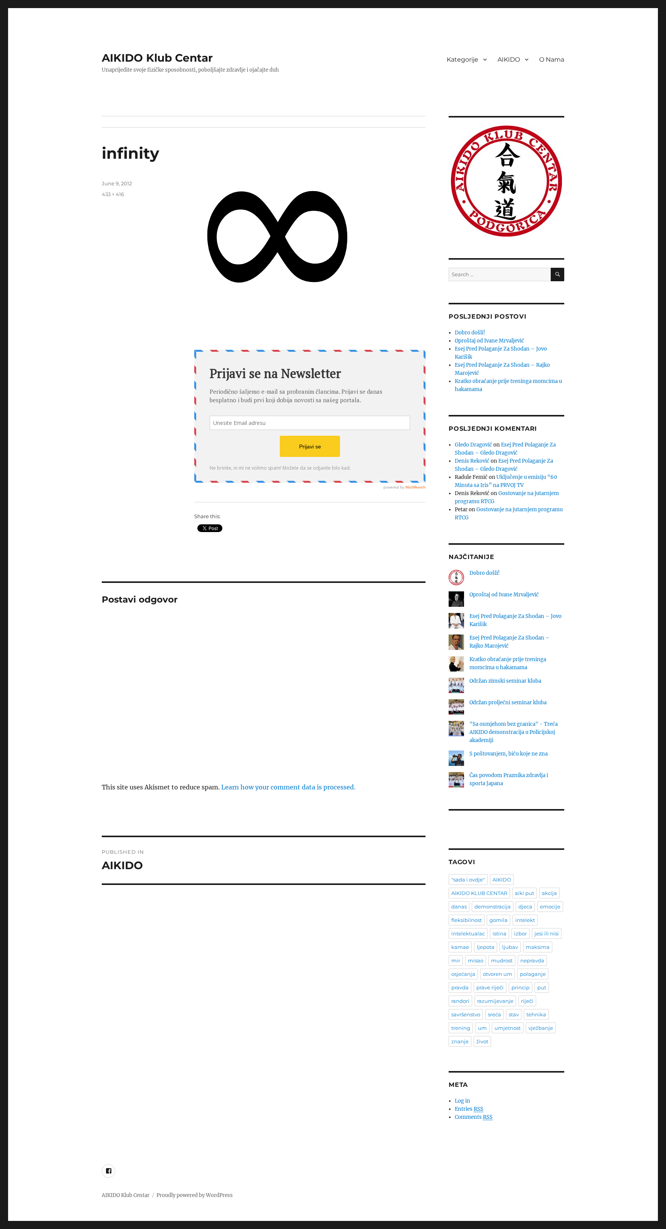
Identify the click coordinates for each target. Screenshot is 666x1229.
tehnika (536, 1014)
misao (475, 960)
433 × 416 (113, 194)
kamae (460, 947)
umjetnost (507, 1028)
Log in (462, 1101)
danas (459, 906)
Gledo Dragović (473, 445)
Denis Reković (472, 461)
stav (514, 1014)
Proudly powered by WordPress (194, 1195)
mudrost (502, 960)
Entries (469, 1109)
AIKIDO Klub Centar (157, 57)
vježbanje (540, 1028)
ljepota (485, 947)
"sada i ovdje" (468, 879)
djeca (525, 906)
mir (455, 960)
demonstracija (492, 906)
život (482, 1041)
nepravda (532, 960)
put (541, 987)
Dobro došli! (470, 332)
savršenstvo (465, 1014)
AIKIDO (509, 59)
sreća (494, 1014)
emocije (550, 906)
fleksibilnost (466, 920)
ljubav (510, 947)
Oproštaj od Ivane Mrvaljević (489, 340)
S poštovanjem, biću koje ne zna (508, 753)
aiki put (524, 893)
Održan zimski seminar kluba (505, 681)
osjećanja (463, 974)
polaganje (533, 974)
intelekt (525, 920)
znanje (460, 1041)
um (482, 1028)
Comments (474, 1117)
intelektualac (468, 933)
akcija (549, 893)
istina (499, 933)
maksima (538, 947)
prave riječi (490, 987)
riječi (527, 1001)
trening (460, 1028)
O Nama (551, 59)
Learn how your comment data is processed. (288, 787)
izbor (520, 933)
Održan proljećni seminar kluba (508, 702)
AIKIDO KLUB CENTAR (479, 893)
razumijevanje (495, 1001)
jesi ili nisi (547, 933)
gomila (498, 920)
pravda (460, 987)
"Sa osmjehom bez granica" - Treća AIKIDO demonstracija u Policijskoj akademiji (513, 732)
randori (460, 1001)
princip (520, 987)
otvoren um (497, 974)
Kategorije (462, 59)
